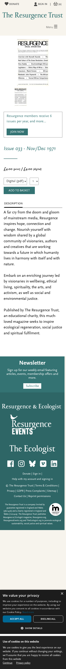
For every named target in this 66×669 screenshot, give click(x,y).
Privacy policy (23, 663)
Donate (13, 4)
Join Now (17, 132)
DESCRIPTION (13, 203)
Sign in (42, 4)
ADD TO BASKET (19, 190)
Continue (7, 663)
